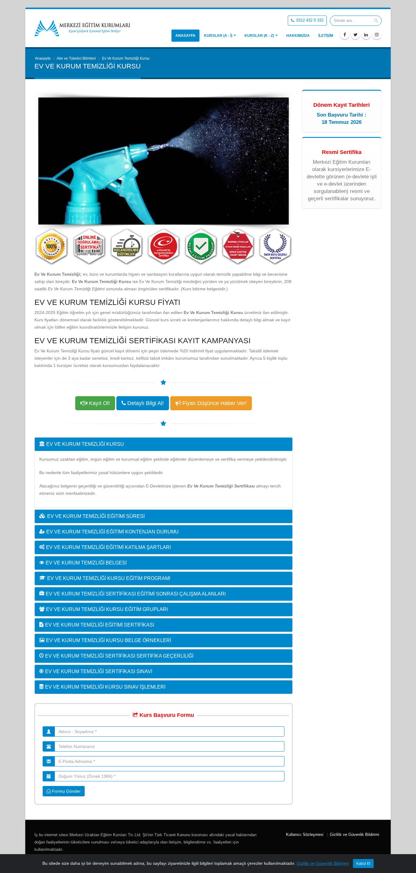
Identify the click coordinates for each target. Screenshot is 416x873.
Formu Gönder (66, 791)
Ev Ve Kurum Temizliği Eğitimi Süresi (96, 516)
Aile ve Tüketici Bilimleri (76, 58)
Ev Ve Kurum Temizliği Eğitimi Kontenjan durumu (112, 531)
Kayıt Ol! (98, 403)
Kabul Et (363, 863)
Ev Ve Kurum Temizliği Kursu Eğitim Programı (108, 578)
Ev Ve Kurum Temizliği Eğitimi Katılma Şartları (108, 547)
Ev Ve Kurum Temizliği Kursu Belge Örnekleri (108, 640)
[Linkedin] (366, 34)
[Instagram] (376, 34)
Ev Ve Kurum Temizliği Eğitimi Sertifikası (99, 624)
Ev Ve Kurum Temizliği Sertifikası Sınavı (98, 671)
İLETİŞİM (325, 35)
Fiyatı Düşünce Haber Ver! (214, 403)
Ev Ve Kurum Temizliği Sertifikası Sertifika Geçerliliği (119, 655)
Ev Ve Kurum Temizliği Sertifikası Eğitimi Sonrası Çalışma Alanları (136, 593)
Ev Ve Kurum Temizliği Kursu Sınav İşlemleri (105, 687)
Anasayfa (185, 35)
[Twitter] (355, 34)
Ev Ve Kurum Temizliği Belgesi (86, 562)
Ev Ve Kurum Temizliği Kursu (85, 444)
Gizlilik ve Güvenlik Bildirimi (354, 835)
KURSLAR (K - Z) (259, 35)
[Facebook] (344, 34)
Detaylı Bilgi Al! (145, 403)
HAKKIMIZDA (298, 35)
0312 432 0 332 (309, 20)
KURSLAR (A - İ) (218, 35)
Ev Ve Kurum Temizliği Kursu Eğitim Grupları (107, 609)
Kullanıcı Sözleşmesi (304, 835)
